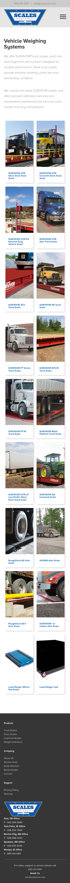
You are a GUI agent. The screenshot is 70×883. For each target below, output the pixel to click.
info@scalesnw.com (45, 3)
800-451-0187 (21, 3)
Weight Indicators (13, 742)
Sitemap (8, 794)
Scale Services (11, 766)
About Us (9, 758)
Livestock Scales (12, 738)
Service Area (10, 762)
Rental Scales (11, 770)
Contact (8, 773)
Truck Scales (10, 730)
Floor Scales (10, 734)
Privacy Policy (11, 790)
